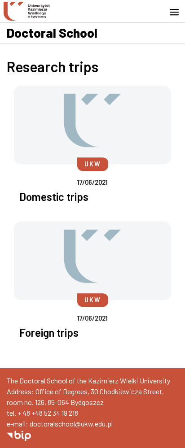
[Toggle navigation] (177, 12)
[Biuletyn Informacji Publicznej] (19, 434)
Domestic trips (53, 196)
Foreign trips (49, 332)
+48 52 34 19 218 (54, 413)
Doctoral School (52, 32)
